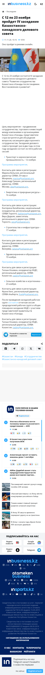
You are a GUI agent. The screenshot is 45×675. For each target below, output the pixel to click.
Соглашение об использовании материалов (22, 639)
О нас (7, 647)
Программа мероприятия (14, 164)
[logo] (19, 4)
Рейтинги (29, 651)
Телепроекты (33, 647)
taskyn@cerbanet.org (23, 275)
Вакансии (16, 651)
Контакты (18, 647)
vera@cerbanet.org (20, 222)
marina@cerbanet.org (23, 178)
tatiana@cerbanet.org (22, 248)
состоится (13, 302)
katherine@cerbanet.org (29, 213)
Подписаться (35, 671)
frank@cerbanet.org (28, 294)
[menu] (3, 4)
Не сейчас (20, 671)
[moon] (35, 4)
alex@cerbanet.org (19, 186)
